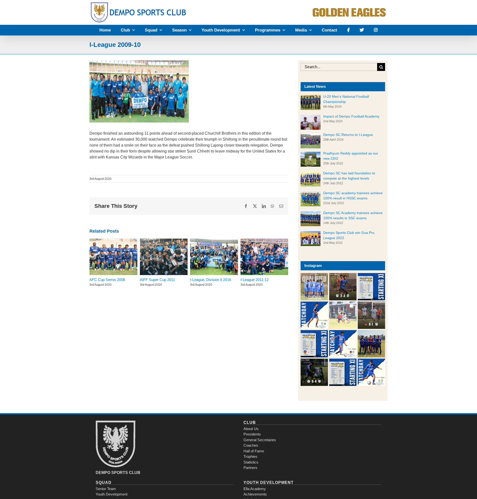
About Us (251, 429)
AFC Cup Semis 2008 (107, 280)
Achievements (255, 494)
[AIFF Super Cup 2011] (164, 257)
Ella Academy (254, 489)
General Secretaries (259, 440)
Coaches (250, 445)
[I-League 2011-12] (264, 257)
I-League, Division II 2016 (210, 280)
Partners (250, 468)
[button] (314, 286)
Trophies (250, 456)
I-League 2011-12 (254, 280)
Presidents (252, 434)
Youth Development (111, 494)
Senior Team (106, 489)
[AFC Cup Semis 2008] (113, 257)
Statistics (250, 462)
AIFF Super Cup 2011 (157, 280)
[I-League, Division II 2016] (214, 257)
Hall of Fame (253, 451)
